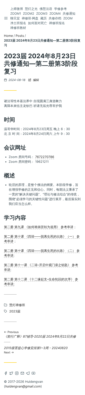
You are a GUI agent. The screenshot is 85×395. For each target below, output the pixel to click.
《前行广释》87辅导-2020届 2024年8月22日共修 (40, 334)
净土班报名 (18, 23)
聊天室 (15, 18)
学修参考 (60, 9)
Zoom (68, 18)
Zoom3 (41, 13)
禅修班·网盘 (30, 18)
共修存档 (55, 18)
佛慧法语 (46, 9)
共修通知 (69, 13)
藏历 (43, 18)
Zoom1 (15, 13)
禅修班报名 (57, 23)
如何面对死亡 (37, 23)
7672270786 (44, 157)
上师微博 (16, 9)
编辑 (35, 80)
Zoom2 (28, 13)
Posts (20, 36)
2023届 (14, 311)
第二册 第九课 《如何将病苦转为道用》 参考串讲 (38, 227)
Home (8, 36)
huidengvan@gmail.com (23, 386)
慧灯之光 (31, 9)
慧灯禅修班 (17, 305)
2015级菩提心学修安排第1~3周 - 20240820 (36, 350)
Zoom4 (55, 13)
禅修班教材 (18, 28)
